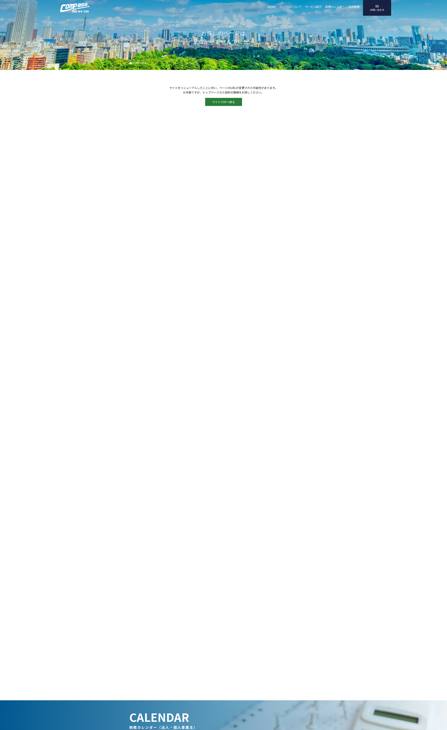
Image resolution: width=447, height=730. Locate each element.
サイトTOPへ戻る (223, 102)
